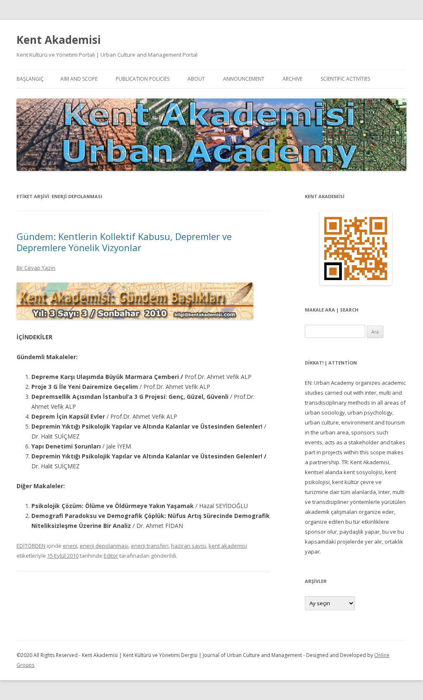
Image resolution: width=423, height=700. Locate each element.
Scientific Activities (345, 78)
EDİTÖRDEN (31, 545)
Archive (292, 78)
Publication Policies (142, 78)
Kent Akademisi (59, 39)
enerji (70, 545)
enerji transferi (150, 545)
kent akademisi (228, 545)
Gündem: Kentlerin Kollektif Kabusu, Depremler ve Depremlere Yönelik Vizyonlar (124, 241)
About (196, 78)
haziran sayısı (188, 545)
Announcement (243, 78)
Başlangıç (30, 78)
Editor (111, 555)
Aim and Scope (78, 78)
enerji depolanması (104, 545)
